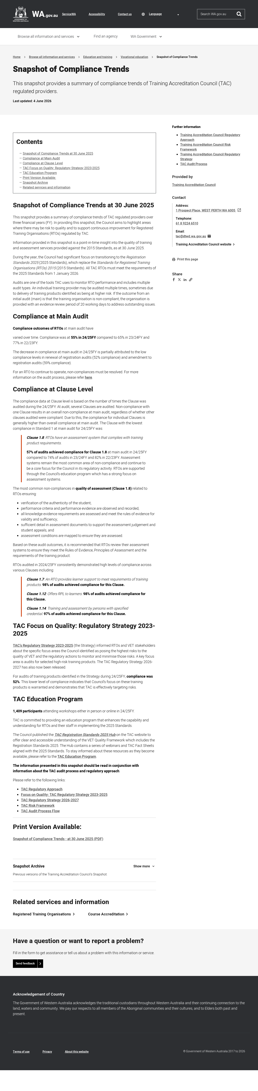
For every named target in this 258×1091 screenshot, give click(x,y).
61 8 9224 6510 (187, 223)
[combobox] (164, 14)
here (88, 377)
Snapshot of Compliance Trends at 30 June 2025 (58, 153)
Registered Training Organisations (42, 914)
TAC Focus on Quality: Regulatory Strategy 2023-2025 (61, 168)
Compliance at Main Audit (41, 158)
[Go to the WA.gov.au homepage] (35, 14)
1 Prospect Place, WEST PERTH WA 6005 (205, 210)
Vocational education (134, 57)
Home (17, 57)
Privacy (47, 1052)
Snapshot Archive (35, 182)
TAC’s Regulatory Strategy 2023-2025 (43, 645)
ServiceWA (69, 14)
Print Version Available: (39, 177)
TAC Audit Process (193, 164)
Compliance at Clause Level (43, 163)
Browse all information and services (46, 36)
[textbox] (164, 14)
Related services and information (46, 187)
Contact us (125, 14)
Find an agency (106, 36)
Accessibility (97, 14)
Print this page (187, 259)
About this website (77, 1052)
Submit (239, 14)
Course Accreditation (106, 914)
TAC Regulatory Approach (41, 789)
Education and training (97, 57)
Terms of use (21, 1052)
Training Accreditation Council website (203, 244)
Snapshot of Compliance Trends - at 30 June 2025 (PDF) (58, 839)
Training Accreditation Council (194, 184)
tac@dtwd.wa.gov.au (191, 236)
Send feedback (25, 963)
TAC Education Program (40, 173)
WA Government (143, 36)
